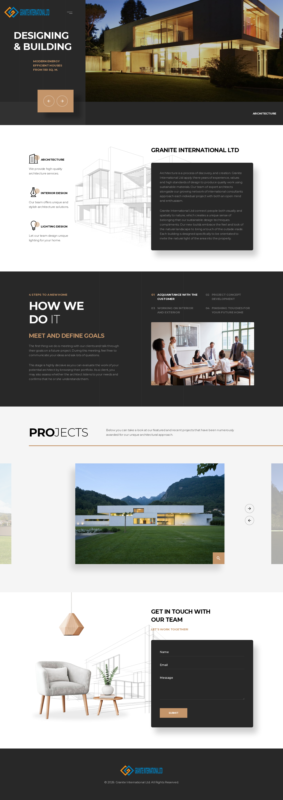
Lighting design (54, 226)
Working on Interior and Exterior (175, 310)
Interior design (54, 193)
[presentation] (249, 520)
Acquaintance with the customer (177, 297)
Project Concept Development (226, 297)
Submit (173, 712)
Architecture (52, 159)
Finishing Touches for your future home (231, 310)
